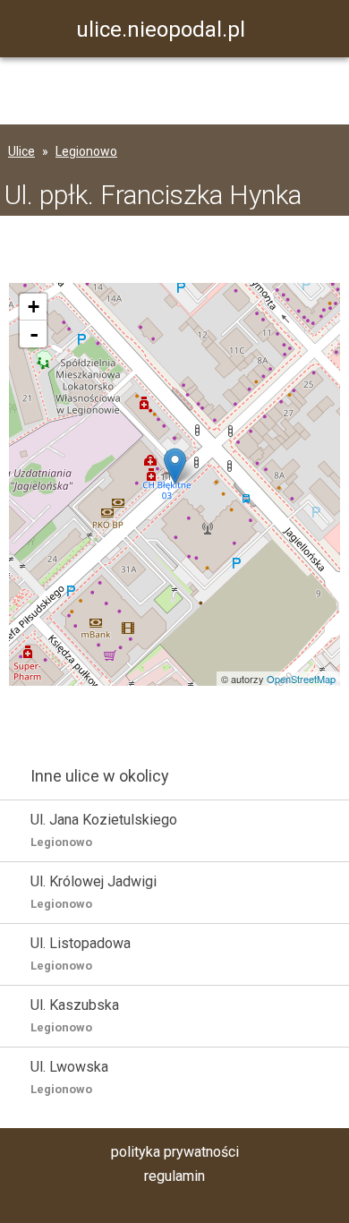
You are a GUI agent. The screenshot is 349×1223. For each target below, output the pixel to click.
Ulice (21, 151)
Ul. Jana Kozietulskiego (103, 830)
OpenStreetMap (301, 678)
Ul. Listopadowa (80, 953)
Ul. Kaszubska (74, 1015)
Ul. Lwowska (69, 1077)
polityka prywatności (175, 1151)
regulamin (174, 1176)
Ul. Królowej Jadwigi (93, 892)
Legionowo (86, 151)
